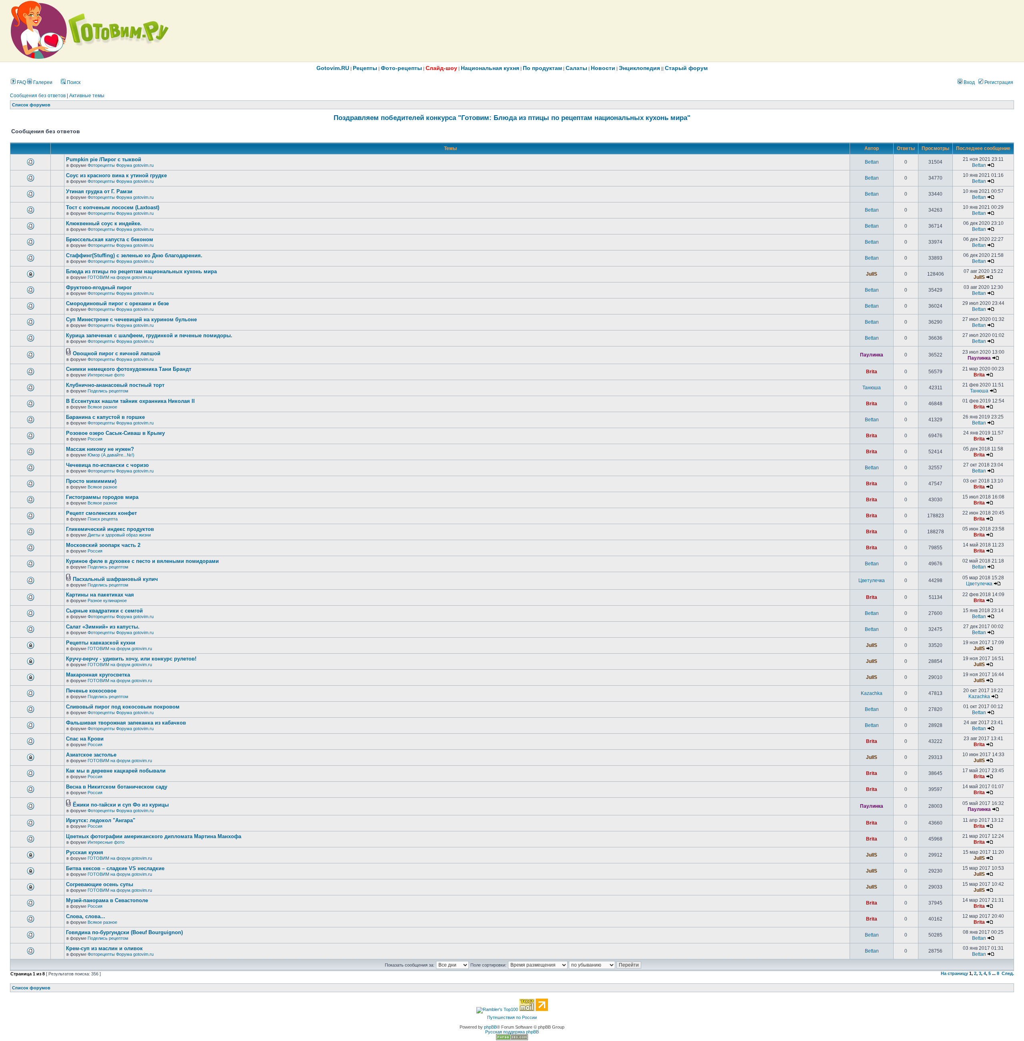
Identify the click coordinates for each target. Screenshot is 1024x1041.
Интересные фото (106, 374)
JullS (871, 274)
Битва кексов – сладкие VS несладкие (115, 868)
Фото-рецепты (401, 68)
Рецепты (365, 68)
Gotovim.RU (332, 68)
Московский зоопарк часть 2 (103, 545)
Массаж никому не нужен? (100, 449)
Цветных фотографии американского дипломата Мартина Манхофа (153, 836)
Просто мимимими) (91, 481)
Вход (968, 82)
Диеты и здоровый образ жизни (119, 535)
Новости (603, 68)
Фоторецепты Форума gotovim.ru (121, 165)
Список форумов (31, 104)
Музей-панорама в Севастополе (107, 900)
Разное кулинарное (107, 600)
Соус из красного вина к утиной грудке (116, 175)
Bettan (872, 162)
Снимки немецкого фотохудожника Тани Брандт (128, 369)
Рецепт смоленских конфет (101, 513)
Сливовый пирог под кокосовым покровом (123, 707)
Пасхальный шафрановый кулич (115, 579)
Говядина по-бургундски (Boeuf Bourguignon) (124, 932)
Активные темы (86, 95)
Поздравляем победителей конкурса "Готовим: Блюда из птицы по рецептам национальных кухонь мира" (512, 117)
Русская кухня (84, 852)
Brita (871, 371)
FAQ (21, 82)
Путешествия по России (512, 1017)
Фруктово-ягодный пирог (99, 287)
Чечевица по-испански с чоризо (107, 465)
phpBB (490, 1027)
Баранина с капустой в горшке (105, 417)
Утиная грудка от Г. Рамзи (99, 191)
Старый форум (686, 68)
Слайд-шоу (441, 68)
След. (1008, 973)
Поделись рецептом (108, 390)
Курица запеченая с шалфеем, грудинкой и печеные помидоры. (149, 335)
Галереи (42, 82)
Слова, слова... (85, 916)
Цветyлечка (871, 580)
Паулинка (871, 355)
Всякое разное (102, 406)
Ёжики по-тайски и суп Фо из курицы (121, 805)
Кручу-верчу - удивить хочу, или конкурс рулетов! (131, 659)
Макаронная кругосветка (98, 675)
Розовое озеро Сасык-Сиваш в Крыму (115, 433)
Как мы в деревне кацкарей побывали (116, 771)
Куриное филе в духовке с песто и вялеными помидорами (142, 561)
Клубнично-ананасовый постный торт (115, 385)
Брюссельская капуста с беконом (109, 239)
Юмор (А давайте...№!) (111, 454)
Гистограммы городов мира (102, 497)
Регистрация (998, 82)
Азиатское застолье (91, 755)
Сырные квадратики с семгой (104, 611)
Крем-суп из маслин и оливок (104, 948)
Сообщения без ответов (38, 95)
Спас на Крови (85, 739)
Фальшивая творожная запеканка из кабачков (126, 723)
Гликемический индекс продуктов (110, 529)
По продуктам (542, 68)
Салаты (576, 68)
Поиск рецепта (103, 518)
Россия (95, 438)
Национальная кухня (490, 68)
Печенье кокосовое (91, 691)
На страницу (954, 973)
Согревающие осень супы (99, 884)
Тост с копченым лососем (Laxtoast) (112, 207)
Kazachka (871, 693)
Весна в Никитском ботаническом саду (116, 787)
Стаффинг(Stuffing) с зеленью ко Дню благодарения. (134, 255)
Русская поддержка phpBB (512, 1031)
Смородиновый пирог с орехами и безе (117, 303)
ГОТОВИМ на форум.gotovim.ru (120, 277)
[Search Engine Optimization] (512, 1038)
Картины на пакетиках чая (100, 595)
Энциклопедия (639, 68)
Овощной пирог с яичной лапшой (116, 353)
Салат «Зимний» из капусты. (103, 627)
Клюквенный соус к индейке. (104, 223)
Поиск (73, 82)
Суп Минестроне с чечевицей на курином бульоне (131, 319)
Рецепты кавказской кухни (100, 643)
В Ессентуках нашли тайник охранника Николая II (130, 401)
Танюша (871, 387)
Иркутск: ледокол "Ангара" (100, 820)
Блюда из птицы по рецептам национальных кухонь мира (141, 271)
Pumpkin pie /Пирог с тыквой (103, 159)
